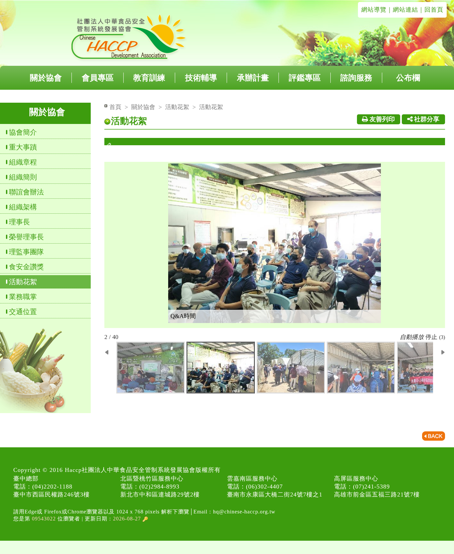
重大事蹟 (23, 147)
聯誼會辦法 (26, 192)
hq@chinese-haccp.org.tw (244, 511)
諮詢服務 (356, 77)
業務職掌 (23, 296)
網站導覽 (374, 9)
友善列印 (381, 119)
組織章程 (23, 162)
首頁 (115, 107)
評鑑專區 (305, 77)
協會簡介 (23, 132)
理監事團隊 (26, 252)
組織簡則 (23, 177)
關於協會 (46, 77)
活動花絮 (23, 281)
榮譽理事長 (26, 237)
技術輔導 (201, 77)
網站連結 (405, 9)
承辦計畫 (253, 77)
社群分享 (425, 119)
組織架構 (23, 207)
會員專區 (98, 77)
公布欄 (408, 77)
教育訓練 (149, 77)
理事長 (19, 222)
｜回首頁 (430, 9)
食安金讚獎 (26, 267)
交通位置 (23, 311)
